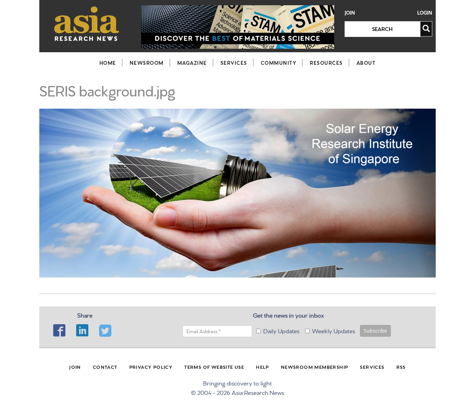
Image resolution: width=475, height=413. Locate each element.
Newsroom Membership (314, 366)
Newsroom (147, 63)
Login (424, 12)
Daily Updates (281, 330)
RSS (401, 366)
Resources (326, 63)
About (366, 63)
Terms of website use (214, 366)
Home (107, 63)
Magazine (192, 63)
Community (279, 63)
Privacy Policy (151, 366)
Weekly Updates (333, 330)
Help (262, 366)
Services (233, 63)
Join (350, 12)
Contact (105, 366)
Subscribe (375, 330)
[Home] (87, 23)
